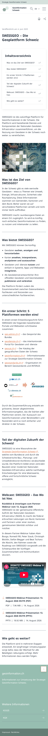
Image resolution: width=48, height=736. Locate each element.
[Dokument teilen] (44, 19)
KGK (5, 717)
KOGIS (6, 710)
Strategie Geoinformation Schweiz (19, 451)
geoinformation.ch (14, 355)
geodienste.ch (11, 341)
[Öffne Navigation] (44, 9)
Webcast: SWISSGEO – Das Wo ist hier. (21, 93)
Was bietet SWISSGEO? (16, 69)
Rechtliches (15, 732)
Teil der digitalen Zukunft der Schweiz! (19, 85)
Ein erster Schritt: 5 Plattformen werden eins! (20, 76)
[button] (43, 669)
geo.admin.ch (11, 334)
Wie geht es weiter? (15, 101)
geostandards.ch (13, 362)
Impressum (6, 732)
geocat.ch (9, 348)
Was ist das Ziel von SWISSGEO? (21, 62)
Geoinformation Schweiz (19, 9)
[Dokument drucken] (39, 19)
